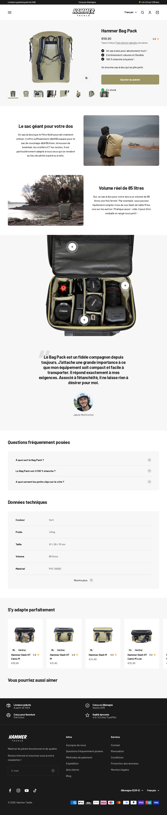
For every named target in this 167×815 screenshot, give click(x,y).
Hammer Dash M (98, 654)
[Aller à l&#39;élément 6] (78, 94)
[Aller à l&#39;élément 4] (52, 94)
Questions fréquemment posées (84, 751)
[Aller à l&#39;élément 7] (91, 94)
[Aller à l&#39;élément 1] (13, 94)
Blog (68, 775)
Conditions (117, 757)
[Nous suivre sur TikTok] (35, 790)
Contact (115, 745)
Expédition (72, 763)
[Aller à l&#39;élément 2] (26, 94)
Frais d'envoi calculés (126, 42)
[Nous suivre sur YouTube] (26, 790)
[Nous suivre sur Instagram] (18, 790)
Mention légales (120, 769)
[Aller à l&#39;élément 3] (39, 94)
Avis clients (72, 769)
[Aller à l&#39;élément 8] (104, 94)
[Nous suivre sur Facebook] (10, 790)
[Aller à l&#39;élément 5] (65, 94)
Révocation (117, 751)
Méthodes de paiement (79, 757)
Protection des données (124, 763)
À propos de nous (76, 745)
